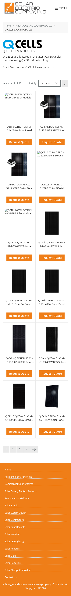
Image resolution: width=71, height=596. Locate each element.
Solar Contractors (14, 519)
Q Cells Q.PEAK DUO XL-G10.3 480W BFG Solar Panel (51, 360)
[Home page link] (25, 8)
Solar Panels (11, 505)
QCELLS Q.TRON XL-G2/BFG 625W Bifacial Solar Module (52, 186)
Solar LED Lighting (14, 541)
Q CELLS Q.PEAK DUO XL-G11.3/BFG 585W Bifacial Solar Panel (19, 418)
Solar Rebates (12, 548)
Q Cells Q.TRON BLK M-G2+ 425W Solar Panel (52, 418)
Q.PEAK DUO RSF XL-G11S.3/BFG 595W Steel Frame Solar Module (19, 186)
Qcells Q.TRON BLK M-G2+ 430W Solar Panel (19, 128)
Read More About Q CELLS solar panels (28, 67)
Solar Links (10, 555)
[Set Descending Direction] (65, 83)
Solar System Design (15, 512)
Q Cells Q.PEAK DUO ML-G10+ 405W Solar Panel (52, 302)
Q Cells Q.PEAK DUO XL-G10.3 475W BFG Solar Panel (19, 360)
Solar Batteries (12, 563)
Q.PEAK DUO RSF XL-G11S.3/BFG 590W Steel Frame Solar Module (51, 128)
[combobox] (49, 83)
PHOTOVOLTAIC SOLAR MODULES (34, 25)
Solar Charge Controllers (18, 570)
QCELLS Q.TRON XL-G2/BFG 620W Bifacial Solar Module (19, 244)
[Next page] (34, 449)
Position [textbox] (46, 83)
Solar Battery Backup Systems (20, 491)
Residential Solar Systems (18, 476)
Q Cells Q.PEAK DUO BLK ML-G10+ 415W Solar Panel (52, 244)
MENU (63, 8)
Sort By (32, 83)
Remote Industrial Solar (17, 498)
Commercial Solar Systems (19, 483)
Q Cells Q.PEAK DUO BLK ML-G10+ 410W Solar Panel (19, 302)
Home (8, 25)
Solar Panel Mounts (15, 527)
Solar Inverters (12, 534)
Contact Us (10, 577)
